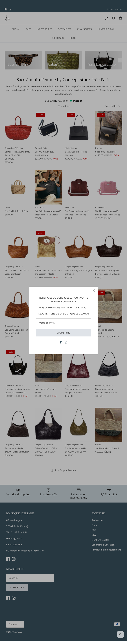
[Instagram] (66, 342)
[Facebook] (61, 342)
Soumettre (63, 332)
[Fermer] (93, 290)
